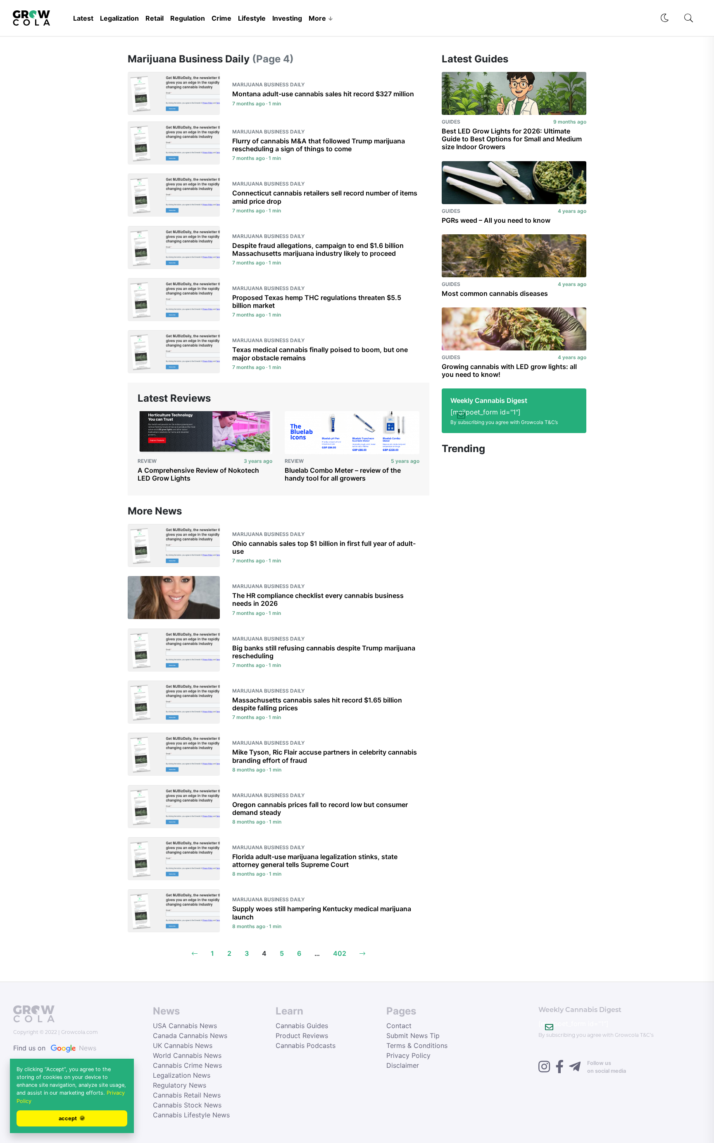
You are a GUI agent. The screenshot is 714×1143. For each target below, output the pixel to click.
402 (339, 953)
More (317, 18)
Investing (287, 18)
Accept (68, 1118)
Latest (83, 18)
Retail (154, 18)
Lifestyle (252, 18)
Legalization (119, 18)
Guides (451, 122)
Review (147, 461)
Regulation (187, 18)
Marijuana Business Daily (268, 84)
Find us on (54, 1048)
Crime (221, 18)
